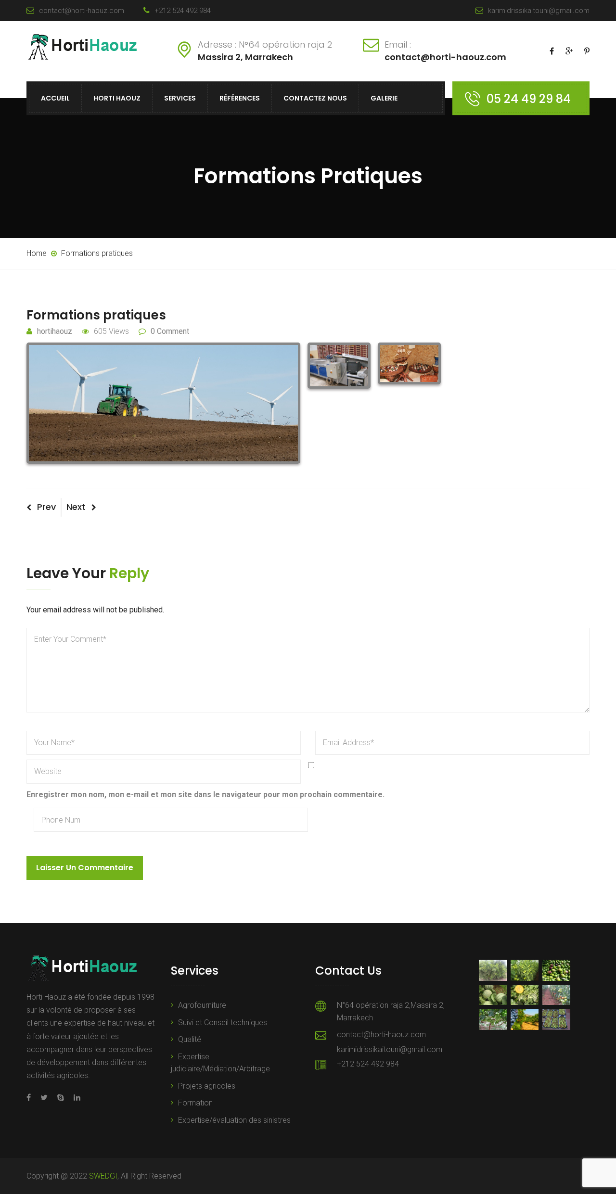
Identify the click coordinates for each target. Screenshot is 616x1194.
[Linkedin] (74, 1097)
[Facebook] (31, 1097)
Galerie (384, 98)
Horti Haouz (117, 98)
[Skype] (60, 1097)
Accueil (55, 98)
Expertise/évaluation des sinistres (234, 1120)
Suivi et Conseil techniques (222, 1022)
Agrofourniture (202, 1005)
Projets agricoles (206, 1086)
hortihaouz (54, 331)
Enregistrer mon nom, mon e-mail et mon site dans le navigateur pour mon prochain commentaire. (205, 794)
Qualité (189, 1039)
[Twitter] (44, 1097)
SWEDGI (103, 1176)
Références (239, 98)
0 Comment (170, 331)
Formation (195, 1102)
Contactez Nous (315, 98)
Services (180, 98)
